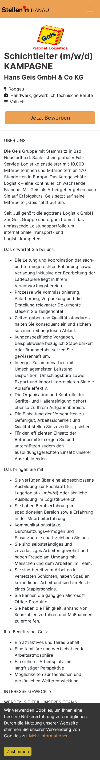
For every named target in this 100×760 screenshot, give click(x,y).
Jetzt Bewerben (50, 118)
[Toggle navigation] (90, 9)
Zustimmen (18, 751)
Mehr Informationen (49, 735)
